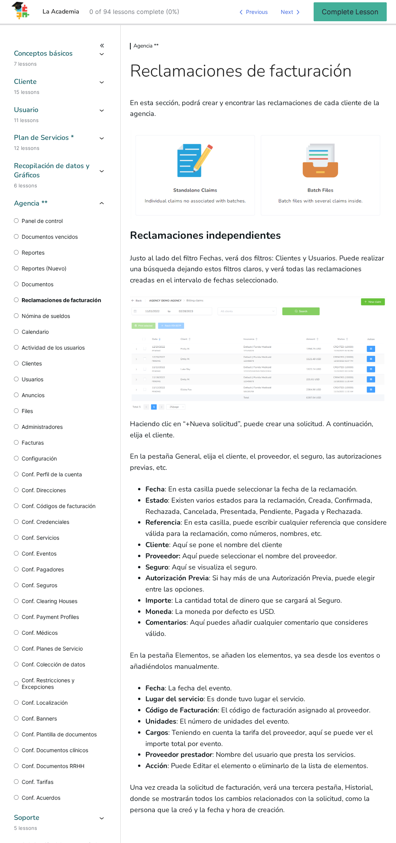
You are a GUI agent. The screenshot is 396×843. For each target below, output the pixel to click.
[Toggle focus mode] (60, 45)
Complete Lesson (350, 12)
